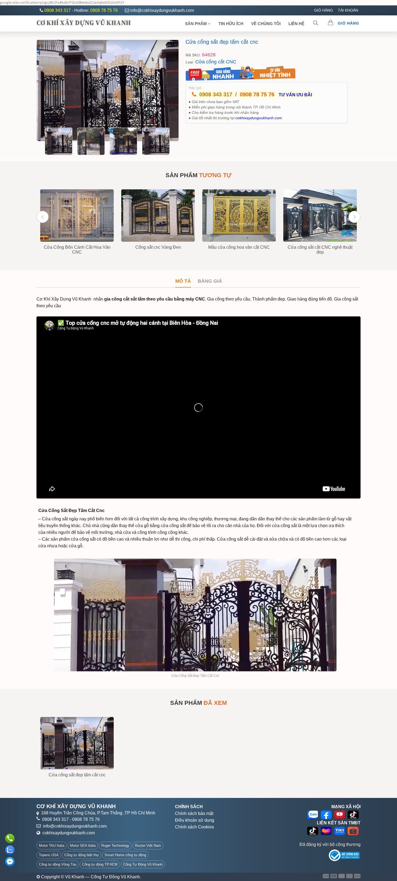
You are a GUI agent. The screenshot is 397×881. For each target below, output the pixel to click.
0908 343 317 (58, 10)
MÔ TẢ (183, 281)
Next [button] (354, 217)
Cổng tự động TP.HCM (99, 864)
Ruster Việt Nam (148, 846)
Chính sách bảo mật (194, 813)
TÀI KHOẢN (348, 10)
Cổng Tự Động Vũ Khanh (143, 864)
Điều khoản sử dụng (194, 820)
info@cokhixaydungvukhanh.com (162, 10)
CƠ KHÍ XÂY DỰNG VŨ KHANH (83, 22)
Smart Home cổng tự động (125, 855)
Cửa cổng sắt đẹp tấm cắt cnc (222, 42)
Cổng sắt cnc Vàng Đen (158, 247)
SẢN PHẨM (196, 23)
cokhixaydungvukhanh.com (68, 833)
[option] (107, 90)
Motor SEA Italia (83, 846)
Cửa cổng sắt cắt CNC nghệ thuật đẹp (320, 249)
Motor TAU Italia (51, 846)
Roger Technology (115, 846)
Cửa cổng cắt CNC (215, 61)
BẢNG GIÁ (210, 281)
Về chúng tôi (266, 23)
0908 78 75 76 (104, 10)
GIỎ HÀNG (323, 10)
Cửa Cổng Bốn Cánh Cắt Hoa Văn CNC (77, 249)
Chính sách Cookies (194, 827)
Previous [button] (42, 217)
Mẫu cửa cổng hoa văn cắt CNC (239, 247)
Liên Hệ (296, 23)
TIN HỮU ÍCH (230, 23)
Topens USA (49, 855)
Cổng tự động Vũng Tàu (57, 864)
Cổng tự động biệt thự (81, 855)
